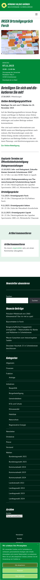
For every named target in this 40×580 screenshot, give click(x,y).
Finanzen (9, 368)
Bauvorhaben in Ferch (15, 321)
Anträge (12, 377)
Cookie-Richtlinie (26, 559)
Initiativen (10, 384)
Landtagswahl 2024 (17, 498)
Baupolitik (13, 388)
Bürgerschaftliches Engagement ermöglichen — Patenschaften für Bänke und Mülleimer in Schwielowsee (22, 330)
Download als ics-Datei (9, 80)
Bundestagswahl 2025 (18, 462)
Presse (8, 442)
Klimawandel (14, 409)
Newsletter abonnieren (18, 283)
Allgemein (10, 363)
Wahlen (9, 452)
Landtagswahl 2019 (17, 493)
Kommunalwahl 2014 (17, 467)
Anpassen (20, 570)
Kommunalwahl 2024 (17, 477)
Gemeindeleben (15, 398)
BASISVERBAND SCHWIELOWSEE (20, 7)
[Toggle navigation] (36, 14)
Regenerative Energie (17, 425)
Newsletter (10, 431)
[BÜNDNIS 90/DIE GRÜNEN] (4, 5)
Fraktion (9, 373)
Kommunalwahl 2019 (17, 472)
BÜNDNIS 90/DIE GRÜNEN (19, 4)
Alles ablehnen (20, 576)
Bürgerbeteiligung (16, 393)
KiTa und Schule (15, 404)
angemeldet (17, 248)
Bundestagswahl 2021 (18, 456)
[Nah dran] (38, 544)
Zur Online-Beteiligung (10, 145)
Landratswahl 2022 (16, 483)
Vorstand (9, 447)
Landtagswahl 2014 (17, 488)
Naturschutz (13, 419)
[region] (20, 561)
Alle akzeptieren (20, 565)
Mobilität (12, 414)
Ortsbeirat (10, 437)
